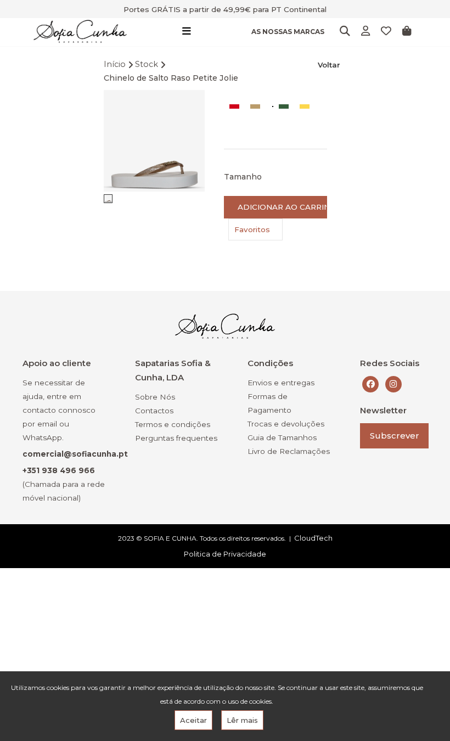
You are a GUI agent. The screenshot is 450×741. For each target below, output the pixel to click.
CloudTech (313, 538)
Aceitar (193, 720)
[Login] (365, 31)
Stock (146, 64)
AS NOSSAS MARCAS (287, 31)
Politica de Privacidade (225, 553)
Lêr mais (242, 720)
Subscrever (394, 435)
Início (115, 64)
